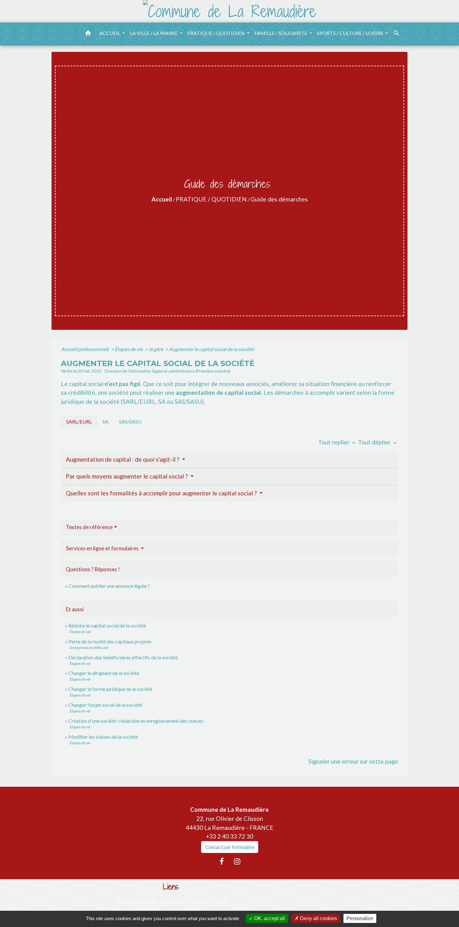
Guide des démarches (279, 199)
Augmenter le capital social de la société (211, 349)
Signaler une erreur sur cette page (353, 761)
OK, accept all (269, 918)
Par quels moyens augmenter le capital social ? (127, 476)
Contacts (229, 797)
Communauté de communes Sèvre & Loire (170, 901)
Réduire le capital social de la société (107, 625)
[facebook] (221, 861)
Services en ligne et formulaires (103, 548)
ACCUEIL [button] (110, 33)
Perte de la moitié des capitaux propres (109, 641)
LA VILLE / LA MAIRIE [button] (154, 33)
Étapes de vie (129, 349)
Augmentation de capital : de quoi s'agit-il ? (123, 459)
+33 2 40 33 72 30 (229, 836)
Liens (171, 886)
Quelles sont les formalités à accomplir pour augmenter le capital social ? (162, 493)
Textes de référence (89, 527)
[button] (88, 34)
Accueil (161, 199)
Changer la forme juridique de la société (110, 689)
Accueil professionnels (85, 349)
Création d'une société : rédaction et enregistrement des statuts (135, 721)
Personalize (360, 918)
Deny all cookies (318, 918)
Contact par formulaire (229, 847)
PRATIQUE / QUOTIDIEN (211, 199)
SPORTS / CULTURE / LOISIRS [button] (350, 33)
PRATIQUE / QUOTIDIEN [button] (216, 33)
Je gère (156, 349)
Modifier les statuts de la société (103, 737)
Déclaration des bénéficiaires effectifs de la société (123, 657)
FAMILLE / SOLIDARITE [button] (281, 33)
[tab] (79, 422)
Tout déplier (378, 442)
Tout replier (337, 442)
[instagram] (237, 861)
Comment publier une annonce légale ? (109, 586)
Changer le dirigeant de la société (103, 673)
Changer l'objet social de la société (105, 705)
